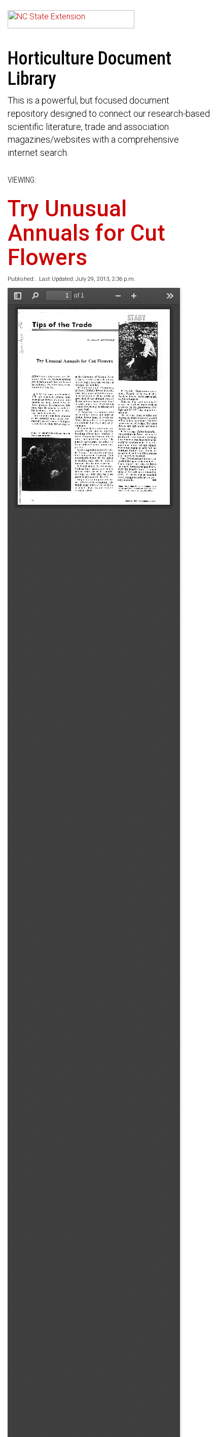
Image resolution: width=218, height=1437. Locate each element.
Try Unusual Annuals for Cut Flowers (86, 233)
